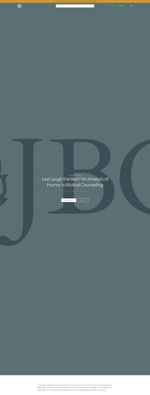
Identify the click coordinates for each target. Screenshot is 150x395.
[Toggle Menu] (131, 6)
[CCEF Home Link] (37, 6)
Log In (113, 6)
